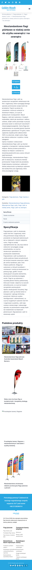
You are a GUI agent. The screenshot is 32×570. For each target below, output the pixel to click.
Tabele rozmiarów (8, 215)
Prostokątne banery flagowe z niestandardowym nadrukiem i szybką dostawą (14, 443)
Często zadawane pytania (11, 222)
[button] (29, 8)
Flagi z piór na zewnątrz (19, 207)
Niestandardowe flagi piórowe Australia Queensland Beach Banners (14, 359)
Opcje (5, 219)
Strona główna (6, 14)
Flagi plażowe (17, 14)
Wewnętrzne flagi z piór (9, 205)
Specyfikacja (7, 212)
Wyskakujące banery (20, 541)
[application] (16, 183)
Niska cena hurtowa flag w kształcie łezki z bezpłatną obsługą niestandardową (15, 401)
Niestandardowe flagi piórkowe (19, 203)
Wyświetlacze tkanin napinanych (9, 541)
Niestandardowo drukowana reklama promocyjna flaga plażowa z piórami (16, 486)
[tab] (16, 212)
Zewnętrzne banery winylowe (22, 528)
